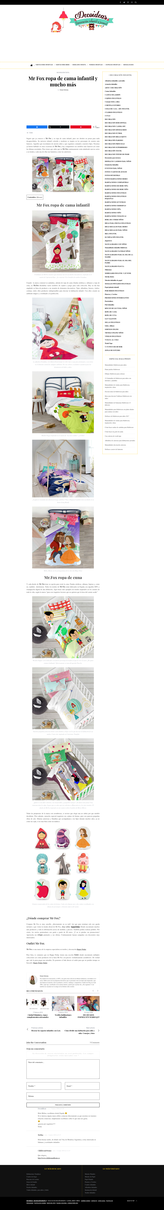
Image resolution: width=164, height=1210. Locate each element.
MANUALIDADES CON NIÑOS (116, 244)
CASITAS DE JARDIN (112, 95)
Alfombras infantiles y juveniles (115, 81)
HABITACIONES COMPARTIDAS (117, 182)
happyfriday (75, 926)
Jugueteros (108, 241)
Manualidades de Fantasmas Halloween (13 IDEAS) (118, 404)
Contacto (94, 1201)
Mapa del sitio (51, 1203)
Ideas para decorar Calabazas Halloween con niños (118, 397)
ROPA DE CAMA (111, 312)
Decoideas (42, 1108)
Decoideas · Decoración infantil (36, 1201)
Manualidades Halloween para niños (116, 365)
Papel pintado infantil (112, 287)
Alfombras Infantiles (91, 1187)
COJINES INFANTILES (113, 98)
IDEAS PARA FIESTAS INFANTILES (118, 223)
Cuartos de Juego (31, 1177)
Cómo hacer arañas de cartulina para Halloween (119, 427)
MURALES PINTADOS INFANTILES (118, 284)
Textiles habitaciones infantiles (63, 1016)
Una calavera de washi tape (113, 436)
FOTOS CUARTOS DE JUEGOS (116, 172)
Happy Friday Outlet (40, 963)
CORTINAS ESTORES (113, 105)
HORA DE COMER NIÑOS (114, 219)
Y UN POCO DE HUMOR (113, 347)
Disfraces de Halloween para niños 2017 (117, 416)
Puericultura (109, 301)
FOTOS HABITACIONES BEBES (116, 179)
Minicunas (108, 270)
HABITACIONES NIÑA (113, 209)
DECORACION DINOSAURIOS (116, 130)
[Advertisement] (82, 45)
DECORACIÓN (110, 119)
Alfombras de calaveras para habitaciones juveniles (120, 440)
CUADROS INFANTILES (113, 112)
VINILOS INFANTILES (113, 336)
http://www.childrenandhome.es (49, 1158)
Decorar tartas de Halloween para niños (116, 392)
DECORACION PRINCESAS (115, 144)
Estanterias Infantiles (111, 165)
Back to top (130, 1201)
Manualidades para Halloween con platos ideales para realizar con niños (119, 410)
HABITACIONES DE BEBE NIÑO (116, 189)
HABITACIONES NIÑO (113, 213)
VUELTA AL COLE (112, 340)
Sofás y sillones (109, 326)
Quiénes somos (85, 1201)
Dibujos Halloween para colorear (115, 374)
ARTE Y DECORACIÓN (113, 88)
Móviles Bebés (109, 277)
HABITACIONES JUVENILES (115, 202)
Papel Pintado (89, 1179)
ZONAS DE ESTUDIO (112, 350)
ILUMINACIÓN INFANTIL (114, 237)
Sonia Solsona (64, 90)
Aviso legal (101, 1201)
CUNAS (107, 116)
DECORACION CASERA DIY (115, 126)
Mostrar (39, 197)
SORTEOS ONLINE (112, 329)
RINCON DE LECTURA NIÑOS (116, 308)
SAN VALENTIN (110, 319)
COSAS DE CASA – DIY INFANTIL (117, 109)
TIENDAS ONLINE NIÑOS (114, 333)
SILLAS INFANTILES (112, 322)
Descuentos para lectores (113, 158)
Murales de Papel (90, 1177)
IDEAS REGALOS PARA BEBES (116, 227)
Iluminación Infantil (91, 1190)
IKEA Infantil (30, 1185)
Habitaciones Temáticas (33, 1174)
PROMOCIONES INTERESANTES (117, 298)
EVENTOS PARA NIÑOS (113, 168)
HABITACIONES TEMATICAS (115, 216)
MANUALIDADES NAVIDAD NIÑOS (117, 251)
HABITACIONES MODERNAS (115, 205)
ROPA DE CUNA (111, 315)
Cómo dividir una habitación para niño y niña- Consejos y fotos (80, 1030)
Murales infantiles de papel (113, 280)
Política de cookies (40, 1203)
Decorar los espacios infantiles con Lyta (45, 1029)
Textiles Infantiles (90, 1193)
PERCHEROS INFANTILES (114, 291)
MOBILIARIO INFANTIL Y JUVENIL (118, 273)
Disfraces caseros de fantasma (114, 449)
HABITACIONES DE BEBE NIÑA (116, 186)
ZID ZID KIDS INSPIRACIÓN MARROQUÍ (88, 1016)
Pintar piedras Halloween (112, 369)
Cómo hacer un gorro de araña (114, 432)
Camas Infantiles (110, 91)
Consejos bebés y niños (112, 102)
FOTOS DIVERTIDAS (112, 175)
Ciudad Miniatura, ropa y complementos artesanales (37, 1016)
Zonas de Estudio (31, 1182)
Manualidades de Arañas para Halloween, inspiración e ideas (117, 386)
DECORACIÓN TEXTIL (63, 72)
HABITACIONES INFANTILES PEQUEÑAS (115, 197)
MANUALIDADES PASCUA (114, 266)
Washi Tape (108, 343)
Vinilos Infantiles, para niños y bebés (37, 1190)
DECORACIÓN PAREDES (114, 140)
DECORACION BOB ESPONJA (116, 123)
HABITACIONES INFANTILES (115, 193)
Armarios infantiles (111, 84)
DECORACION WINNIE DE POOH (117, 154)
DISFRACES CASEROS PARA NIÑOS (118, 161)
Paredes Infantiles (31, 1187)
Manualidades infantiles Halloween (116, 248)
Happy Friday (81, 949)
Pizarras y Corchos (111, 294)
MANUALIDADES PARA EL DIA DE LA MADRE (119, 256)
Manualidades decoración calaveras (115, 445)
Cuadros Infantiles (90, 1185)
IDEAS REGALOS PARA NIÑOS (116, 230)
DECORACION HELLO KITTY (116, 137)
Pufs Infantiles (109, 305)
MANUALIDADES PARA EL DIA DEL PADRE (118, 261)
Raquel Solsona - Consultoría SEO (67, 1203)
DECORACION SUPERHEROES (116, 147)
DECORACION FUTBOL (113, 133)
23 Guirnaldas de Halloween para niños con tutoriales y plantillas (118, 379)
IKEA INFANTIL (111, 234)
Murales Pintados (90, 1174)
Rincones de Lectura (32, 1179)
